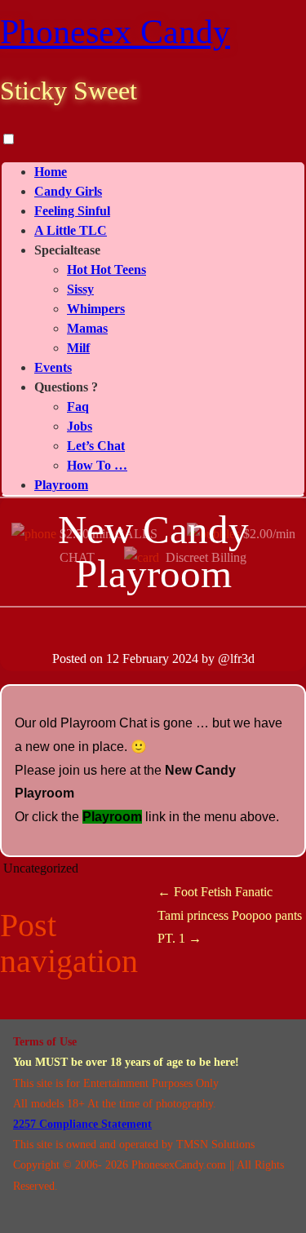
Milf (78, 348)
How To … (97, 465)
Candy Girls (68, 191)
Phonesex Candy (115, 32)
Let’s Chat (96, 446)
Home (50, 172)
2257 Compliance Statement (82, 1124)
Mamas (87, 328)
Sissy (80, 289)
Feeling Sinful (72, 211)
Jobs (79, 426)
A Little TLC (70, 230)
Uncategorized (40, 868)
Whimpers (96, 309)
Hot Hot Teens (106, 269)
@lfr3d (236, 658)
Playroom (61, 485)
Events (53, 367)
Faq (78, 406)
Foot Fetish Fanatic (215, 892)
